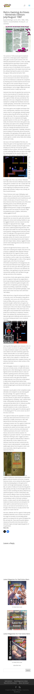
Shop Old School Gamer (10, 683)
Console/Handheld (13, 22)
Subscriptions (8, 681)
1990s (26, 20)
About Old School (23, 683)
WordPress (17, 692)
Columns (5, 22)
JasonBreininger (9, 20)
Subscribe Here (17, 665)
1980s (23, 20)
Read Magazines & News (21, 681)
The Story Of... (22, 22)
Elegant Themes (16, 690)
